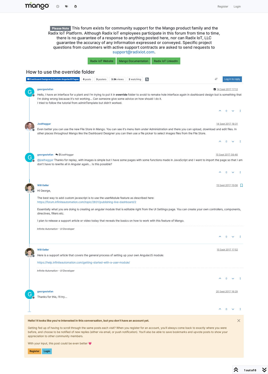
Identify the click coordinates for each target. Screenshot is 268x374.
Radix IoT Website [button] (101, 61)
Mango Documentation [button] (133, 61)
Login (47, 351)
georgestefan (45, 89)
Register (34, 351)
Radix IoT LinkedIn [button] (166, 61)
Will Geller (43, 185)
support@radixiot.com (133, 52)
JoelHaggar (44, 123)
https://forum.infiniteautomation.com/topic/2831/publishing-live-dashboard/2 (86, 202)
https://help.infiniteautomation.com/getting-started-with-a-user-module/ (83, 262)
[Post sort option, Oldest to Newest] (216, 79)
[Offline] (31, 126)
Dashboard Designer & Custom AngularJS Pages (54, 79)
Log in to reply (232, 79)
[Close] (238, 320)
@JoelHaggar (66, 154)
